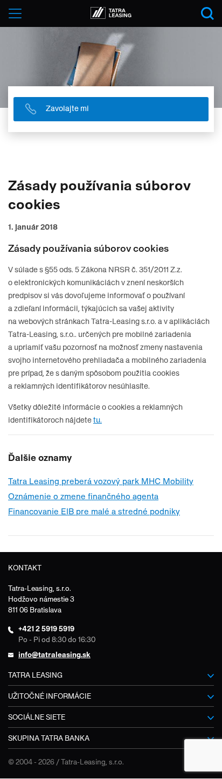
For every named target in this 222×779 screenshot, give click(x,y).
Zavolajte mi (67, 108)
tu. (97, 420)
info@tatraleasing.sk (54, 655)
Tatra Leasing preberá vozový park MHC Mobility (100, 481)
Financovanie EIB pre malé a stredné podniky (94, 511)
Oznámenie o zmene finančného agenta (83, 496)
